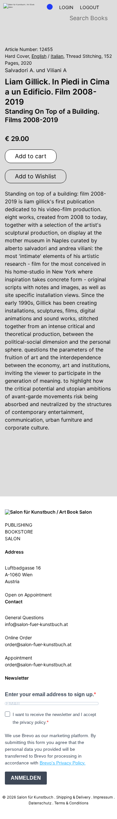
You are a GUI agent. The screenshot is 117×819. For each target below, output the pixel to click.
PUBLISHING (18, 525)
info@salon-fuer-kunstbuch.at (36, 624)
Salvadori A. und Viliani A (36, 70)
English (39, 56)
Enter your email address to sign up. (49, 694)
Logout (89, 7)
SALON (12, 538)
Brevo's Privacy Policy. (62, 762)
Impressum (103, 797)
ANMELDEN (26, 778)
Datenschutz (40, 803)
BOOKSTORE (19, 531)
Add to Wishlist (35, 176)
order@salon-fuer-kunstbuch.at (38, 644)
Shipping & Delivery (73, 797)
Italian (57, 56)
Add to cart (30, 156)
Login (66, 7)
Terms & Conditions (71, 803)
